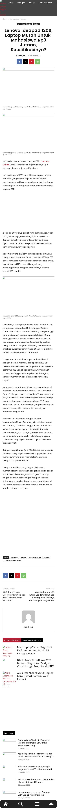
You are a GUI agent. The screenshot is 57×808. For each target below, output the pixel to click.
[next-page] (8, 686)
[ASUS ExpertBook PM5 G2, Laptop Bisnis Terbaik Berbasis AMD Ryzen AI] (9, 679)
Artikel (23, 19)
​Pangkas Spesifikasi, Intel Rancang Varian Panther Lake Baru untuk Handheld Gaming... (33, 743)
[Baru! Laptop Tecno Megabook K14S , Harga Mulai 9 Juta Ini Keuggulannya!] (9, 651)
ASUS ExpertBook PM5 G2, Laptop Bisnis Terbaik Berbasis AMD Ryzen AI (35, 676)
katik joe (21, 56)
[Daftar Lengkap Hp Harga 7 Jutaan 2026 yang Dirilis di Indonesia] (9, 795)
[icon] (51, 805)
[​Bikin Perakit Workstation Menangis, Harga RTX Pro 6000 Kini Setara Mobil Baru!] (9, 770)
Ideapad (14, 557)
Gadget (36, 24)
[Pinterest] (31, 61)
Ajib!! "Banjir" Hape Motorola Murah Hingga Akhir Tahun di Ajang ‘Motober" (14, 596)
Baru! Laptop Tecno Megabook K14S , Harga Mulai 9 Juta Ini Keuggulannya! (34, 650)
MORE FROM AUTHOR (32, 640)
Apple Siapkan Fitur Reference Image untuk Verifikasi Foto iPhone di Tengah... (36, 755)
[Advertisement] (28, 211)
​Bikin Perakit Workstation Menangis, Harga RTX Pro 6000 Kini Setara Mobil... (35, 768)
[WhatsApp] (37, 61)
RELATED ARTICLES (12, 640)
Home (5, 19)
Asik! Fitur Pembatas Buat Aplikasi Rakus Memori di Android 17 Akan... (36, 780)
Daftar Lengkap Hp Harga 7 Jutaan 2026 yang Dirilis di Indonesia (34, 793)
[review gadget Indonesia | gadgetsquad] (3, 8)
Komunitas (14, 19)
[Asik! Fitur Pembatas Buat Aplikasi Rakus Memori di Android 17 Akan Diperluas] (9, 782)
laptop (23, 557)
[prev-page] (4, 686)
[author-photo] (28, 623)
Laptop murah (35, 557)
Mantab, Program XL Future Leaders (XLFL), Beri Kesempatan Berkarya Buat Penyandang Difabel (41, 596)
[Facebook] (19, 61)
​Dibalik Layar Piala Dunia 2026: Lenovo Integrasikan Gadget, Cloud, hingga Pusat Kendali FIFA (35, 663)
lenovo (46, 557)
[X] (25, 61)
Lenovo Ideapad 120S (12, 560)
